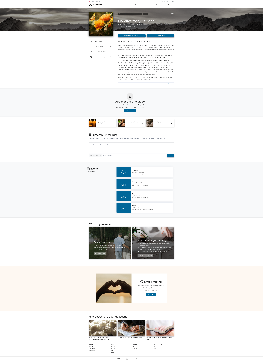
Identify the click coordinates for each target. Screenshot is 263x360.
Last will (112, 352)
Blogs (112, 350)
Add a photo (129, 111)
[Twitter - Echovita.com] (158, 344)
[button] (94, 2)
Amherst (122, 27)
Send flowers (92, 350)
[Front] (95, 5)
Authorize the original (145, 255)
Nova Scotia (129, 27)
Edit (173, 13)
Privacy (156, 348)
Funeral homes (148, 5)
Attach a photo (94, 156)
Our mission (113, 348)
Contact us (166, 1)
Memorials (113, 346)
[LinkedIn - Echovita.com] (161, 344)
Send (169, 156)
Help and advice (160, 5)
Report (171, 84)
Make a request (100, 253)
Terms (155, 346)
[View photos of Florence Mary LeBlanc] (101, 24)
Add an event (90, 171)
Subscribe (150, 294)
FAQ (162, 1)
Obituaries (137, 5)
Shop (169, 5)
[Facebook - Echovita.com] (154, 344)
